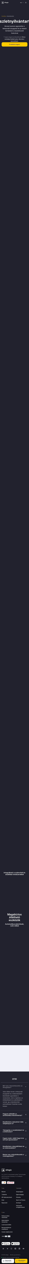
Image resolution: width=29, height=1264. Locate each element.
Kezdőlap (4, 16)
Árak (3, 1200)
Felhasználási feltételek (5, 1216)
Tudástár (4, 1194)
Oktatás (18, 1197)
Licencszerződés (6, 1224)
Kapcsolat (4, 1202)
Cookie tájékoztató (7, 1232)
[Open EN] (23, 2)
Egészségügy (20, 1194)
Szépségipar (19, 1191)
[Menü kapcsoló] (25, 2)
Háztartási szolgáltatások (20, 1206)
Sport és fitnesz (20, 1200)
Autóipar (18, 1202)
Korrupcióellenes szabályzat (6, 1228)
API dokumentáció (7, 1197)
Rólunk (3, 1191)
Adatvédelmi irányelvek (5, 1221)
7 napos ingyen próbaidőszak (13, 37)
